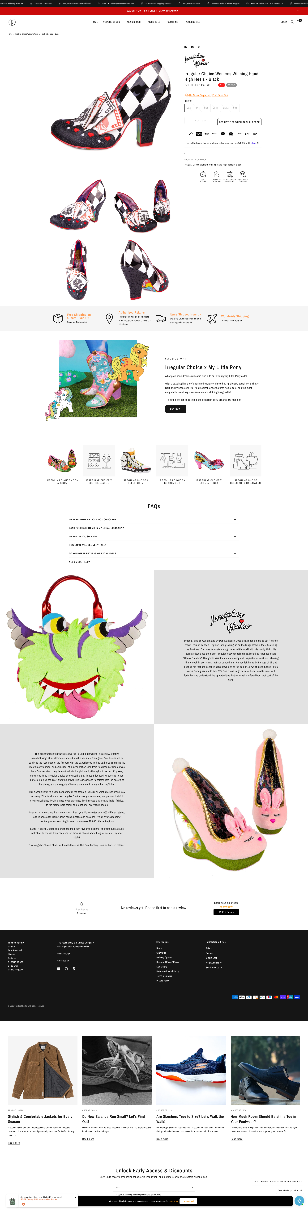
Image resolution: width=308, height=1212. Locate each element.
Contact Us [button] (63, 960)
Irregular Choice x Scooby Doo (172, 481)
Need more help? (79, 562)
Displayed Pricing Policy (167, 962)
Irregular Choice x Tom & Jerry (62, 481)
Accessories (193, 22)
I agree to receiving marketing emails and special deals (138, 1194)
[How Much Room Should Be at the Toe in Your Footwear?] (265, 1070)
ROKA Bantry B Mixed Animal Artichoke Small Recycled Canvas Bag (41, 1209)
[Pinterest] (76, 968)
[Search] (292, 22)
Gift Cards (161, 952)
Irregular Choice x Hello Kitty (136, 481)
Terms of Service (164, 976)
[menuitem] (94, 21)
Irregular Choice (191, 164)
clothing (213, 392)
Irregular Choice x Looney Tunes (209, 481)
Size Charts (161, 966)
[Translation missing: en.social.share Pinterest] (200, 47)
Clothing (172, 22)
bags (187, 392)
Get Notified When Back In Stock (239, 122)
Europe (209, 953)
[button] (175, 409)
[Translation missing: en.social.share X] (193, 47)
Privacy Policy (162, 980)
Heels (230, 164)
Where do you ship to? (83, 536)
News (159, 948)
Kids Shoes (154, 22)
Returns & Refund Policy (167, 971)
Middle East (211, 958)
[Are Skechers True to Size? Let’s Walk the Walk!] (191, 1070)
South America (212, 967)
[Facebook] (60, 968)
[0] (297, 22)
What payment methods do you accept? (93, 519)
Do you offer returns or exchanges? (92, 553)
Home (95, 22)
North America (212, 962)
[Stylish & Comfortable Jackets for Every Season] (42, 1070)
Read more (14, 1142)
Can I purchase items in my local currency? (96, 528)
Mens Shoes (134, 22)
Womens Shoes (111, 22)
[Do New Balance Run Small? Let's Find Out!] (117, 1070)
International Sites (216, 942)
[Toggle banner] (298, 10)
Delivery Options (164, 957)
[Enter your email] (191, 1187)
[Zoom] (168, 52)
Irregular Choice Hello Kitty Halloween (245, 481)
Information (162, 942)
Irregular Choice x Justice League (99, 481)
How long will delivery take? (87, 545)
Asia (208, 948)
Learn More (173, 1201)
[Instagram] (68, 968)
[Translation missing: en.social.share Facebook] (186, 47)
